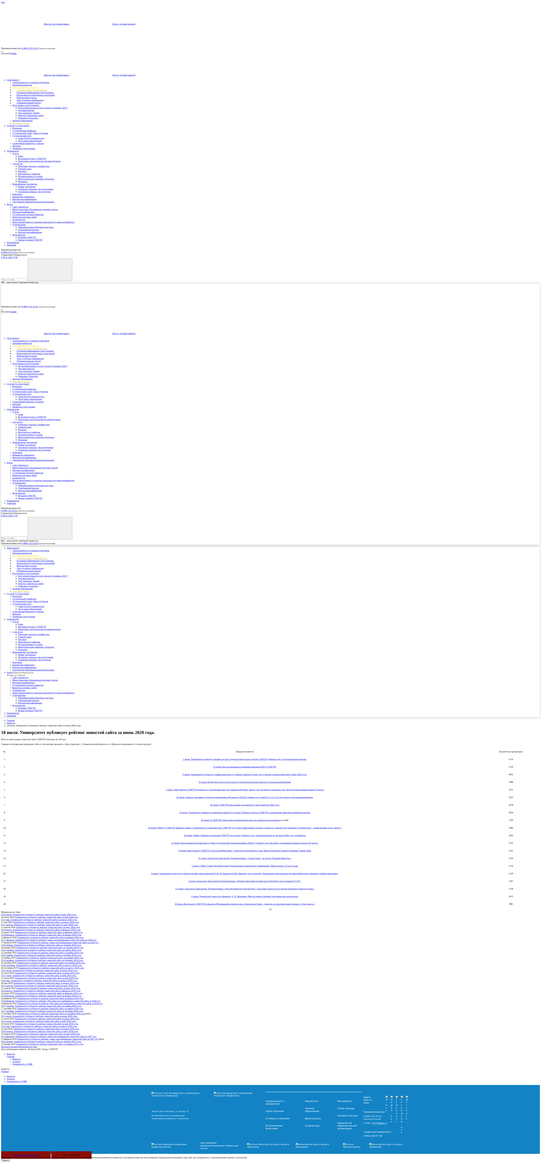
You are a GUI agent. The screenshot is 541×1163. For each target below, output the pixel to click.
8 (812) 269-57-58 (9, 257)
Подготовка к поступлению (25, 105)
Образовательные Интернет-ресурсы (35, 227)
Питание (16, 146)
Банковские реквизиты (23, 197)
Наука (10, 204)
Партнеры (17, 194)
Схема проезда (345, 1108)
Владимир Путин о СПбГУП (32, 158)
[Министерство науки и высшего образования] (290, 1145)
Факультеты (311, 1101)
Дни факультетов (26, 110)
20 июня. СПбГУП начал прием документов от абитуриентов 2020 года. (245, 805)
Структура (17, 164)
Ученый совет (25, 169)
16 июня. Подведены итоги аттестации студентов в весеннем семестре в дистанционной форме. (245, 782)
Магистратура (313, 1118)
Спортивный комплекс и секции (28, 143)
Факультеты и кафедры (29, 174)
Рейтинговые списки (27, 98)
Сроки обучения (275, 1111)
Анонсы (16, 1061)
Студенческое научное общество (28, 214)
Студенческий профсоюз (24, 131)
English (13, 53)
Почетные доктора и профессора (33, 166)
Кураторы (17, 128)
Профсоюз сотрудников (23, 148)
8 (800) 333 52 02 (9, 252)
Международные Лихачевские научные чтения (34, 209)
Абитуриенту (13, 80)
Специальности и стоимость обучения (30, 82)
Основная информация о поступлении (35, 92)
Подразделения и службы (30, 176)
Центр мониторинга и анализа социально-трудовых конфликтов (43, 222)
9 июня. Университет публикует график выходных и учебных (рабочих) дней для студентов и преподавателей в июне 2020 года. (245, 774)
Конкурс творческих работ (31, 115)
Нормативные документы (24, 184)
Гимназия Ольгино (347, 1115)
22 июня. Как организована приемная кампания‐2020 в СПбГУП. (244, 767)
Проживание (13, 242)
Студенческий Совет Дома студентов (30, 133)
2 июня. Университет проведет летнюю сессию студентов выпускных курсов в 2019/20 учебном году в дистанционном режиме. (245, 759)
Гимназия (11, 245)
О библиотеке (19, 224)
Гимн (20, 156)
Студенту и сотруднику (18, 125)
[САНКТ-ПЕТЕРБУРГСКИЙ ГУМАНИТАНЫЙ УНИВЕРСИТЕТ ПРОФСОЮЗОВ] (207, 1094)
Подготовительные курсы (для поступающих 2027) (42, 108)
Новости (11, 723)
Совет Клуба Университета (31, 138)
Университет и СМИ (22, 1064)
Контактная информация (24, 199)
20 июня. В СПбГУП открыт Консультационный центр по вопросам (234, 820)
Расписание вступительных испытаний (36, 95)
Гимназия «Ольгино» (28, 118)
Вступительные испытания (274, 1127)
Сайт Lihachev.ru (20, 207)
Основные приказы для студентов (34, 191)
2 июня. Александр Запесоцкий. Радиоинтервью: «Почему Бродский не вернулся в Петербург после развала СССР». (245, 881)
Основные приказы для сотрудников (35, 189)
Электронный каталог (28, 230)
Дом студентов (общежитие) (30, 100)
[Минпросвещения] (375, 1145)
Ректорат (22, 171)
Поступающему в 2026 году (25, 87)
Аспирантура (18, 219)
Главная (10, 720)
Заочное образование (22, 120)
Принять (5, 1160)
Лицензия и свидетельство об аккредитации (39, 161)
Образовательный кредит (29, 103)
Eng (3, 2)
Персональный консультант (26, 1155)
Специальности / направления (275, 1102)
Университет (13, 151)
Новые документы (27, 186)
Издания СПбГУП (27, 237)
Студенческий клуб (21, 136)
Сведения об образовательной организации (33, 202)
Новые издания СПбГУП (30, 240)
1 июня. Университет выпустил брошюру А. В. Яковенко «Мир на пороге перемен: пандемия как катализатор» (245, 896)
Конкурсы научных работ (24, 217)
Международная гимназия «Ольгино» (36, 179)
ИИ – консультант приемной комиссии (19, 282)
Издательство (18, 235)
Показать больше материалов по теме (19, 1046)
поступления (273, 820)
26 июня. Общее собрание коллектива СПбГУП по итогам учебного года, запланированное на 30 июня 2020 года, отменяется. (245, 835)
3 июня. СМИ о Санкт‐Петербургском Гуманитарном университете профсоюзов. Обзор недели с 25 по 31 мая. (245, 866)
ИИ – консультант (71, 1155)
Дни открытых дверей (28, 113)
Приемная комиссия (22, 85)
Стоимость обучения (277, 1118)
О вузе (15, 153)
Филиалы (22, 181)
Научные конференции (23, 212)
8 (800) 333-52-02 (30, 48)
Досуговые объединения (30, 141)
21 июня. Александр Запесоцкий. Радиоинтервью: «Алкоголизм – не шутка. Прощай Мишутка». (244, 858)
